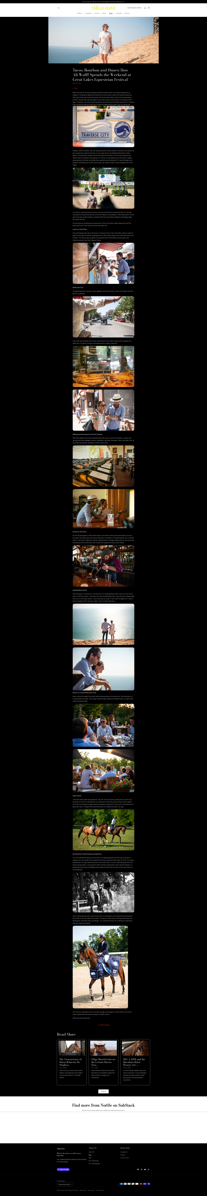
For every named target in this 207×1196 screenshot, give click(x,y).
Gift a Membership (94, 1163)
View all (103, 1091)
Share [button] (76, 88)
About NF (91, 1152)
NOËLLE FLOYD (64, 1190)
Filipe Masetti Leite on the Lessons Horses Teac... (103, 1062)
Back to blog (104, 1025)
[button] (59, 8)
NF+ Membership (94, 1160)
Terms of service (100, 1190)
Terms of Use (125, 1158)
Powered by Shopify (73, 1190)
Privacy (123, 1155)
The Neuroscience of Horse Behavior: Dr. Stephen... (70, 1062)
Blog (90, 1155)
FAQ (90, 1158)
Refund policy (83, 1190)
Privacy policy (91, 1190)
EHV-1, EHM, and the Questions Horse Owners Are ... (134, 1062)
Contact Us (124, 1152)
